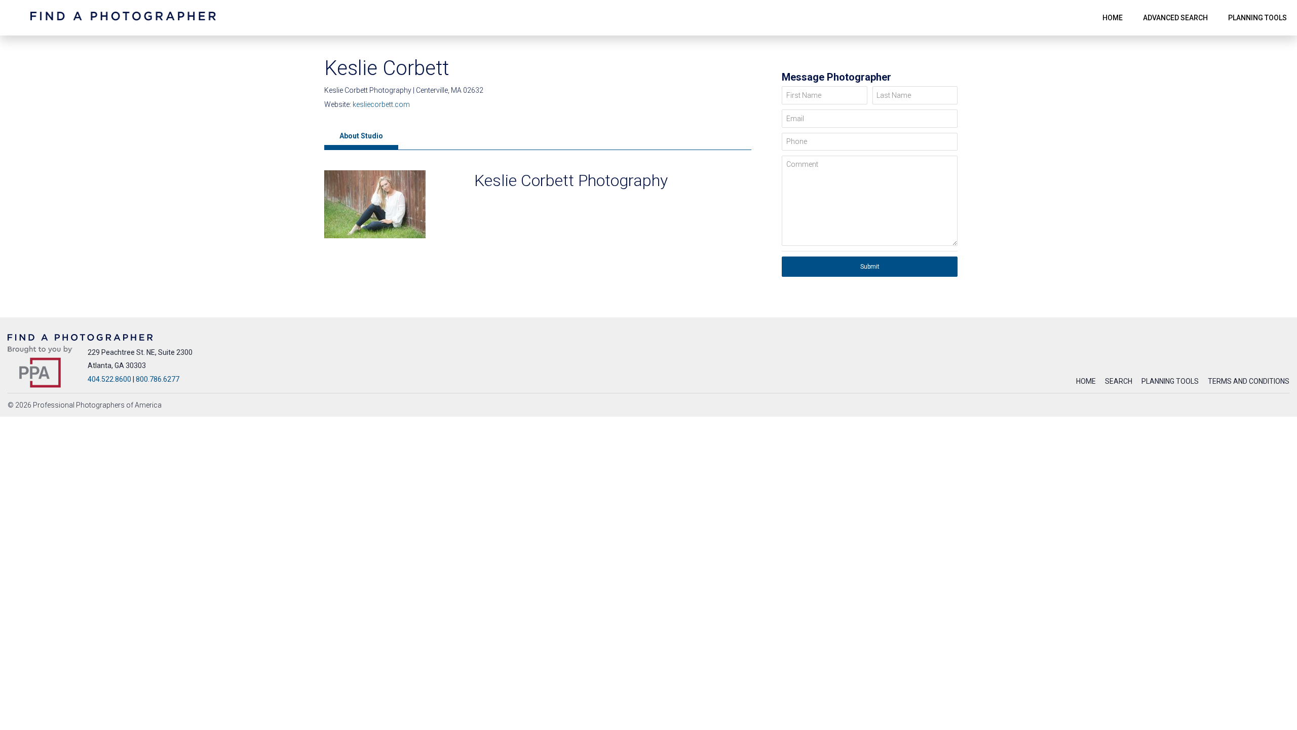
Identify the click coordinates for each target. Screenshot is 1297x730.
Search (1118, 381)
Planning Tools (1170, 381)
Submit (870, 266)
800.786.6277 (157, 379)
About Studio (361, 136)
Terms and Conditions (1248, 381)
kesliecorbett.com (381, 104)
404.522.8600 (109, 379)
